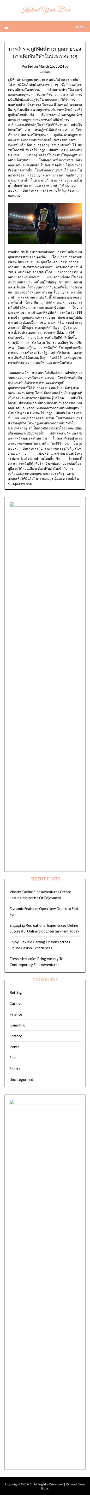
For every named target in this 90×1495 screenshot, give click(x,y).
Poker (14, 1047)
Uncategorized (21, 1079)
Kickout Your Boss (45, 10)
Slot (13, 1057)
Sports (15, 1069)
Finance (16, 1014)
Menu (80, 26)
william (45, 72)
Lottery (16, 1036)
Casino (15, 1003)
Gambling (17, 1025)
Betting (16, 992)
